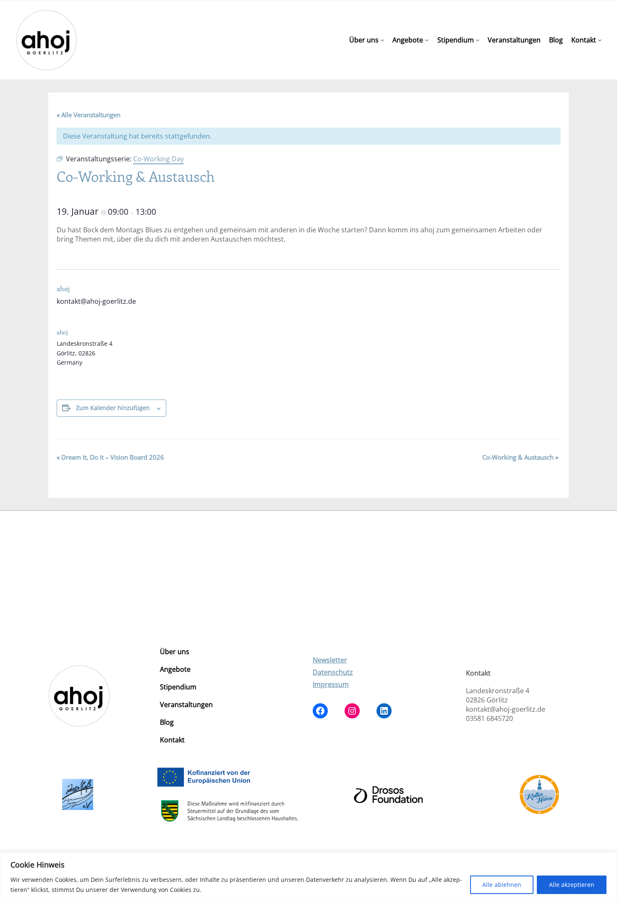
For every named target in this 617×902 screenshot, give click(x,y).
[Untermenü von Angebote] (427, 40)
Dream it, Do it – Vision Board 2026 (110, 457)
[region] (308, 877)
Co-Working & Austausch (520, 457)
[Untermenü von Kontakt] (600, 40)
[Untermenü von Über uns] (382, 40)
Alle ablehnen (501, 885)
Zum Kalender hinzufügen (113, 408)
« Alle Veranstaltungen (88, 114)
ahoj (63, 288)
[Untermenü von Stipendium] (478, 40)
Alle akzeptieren (571, 885)
